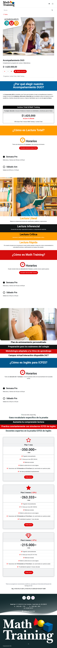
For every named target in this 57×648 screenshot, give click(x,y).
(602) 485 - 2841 (36, 606)
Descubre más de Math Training (28, 272)
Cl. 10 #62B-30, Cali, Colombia (23, 604)
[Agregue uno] (11, 71)
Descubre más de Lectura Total (28, 148)
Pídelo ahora (28, 477)
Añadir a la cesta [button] (21, 71)
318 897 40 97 (29, 608)
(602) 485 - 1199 (20, 606)
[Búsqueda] (52, 10)
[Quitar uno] (4, 71)
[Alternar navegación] (52, 3)
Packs (6, 14)
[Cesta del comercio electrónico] (49, 3)
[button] (28, 644)
